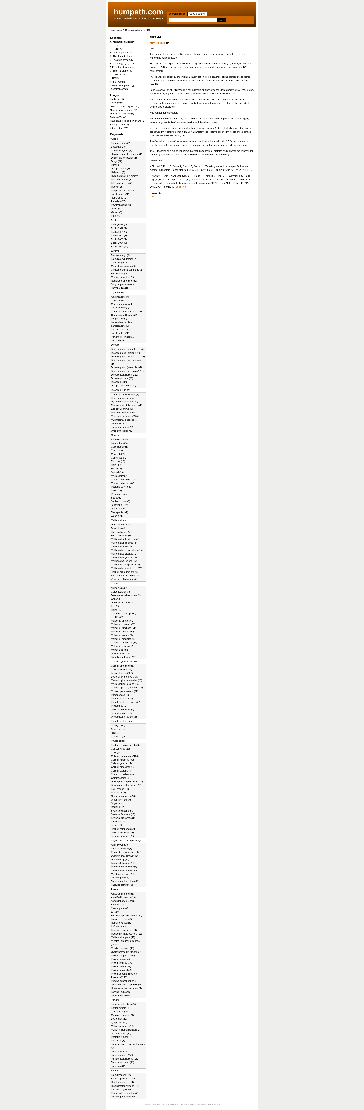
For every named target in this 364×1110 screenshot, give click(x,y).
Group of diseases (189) (123, 385)
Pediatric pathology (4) (122, 486)
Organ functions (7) (121, 799)
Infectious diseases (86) (123, 412)
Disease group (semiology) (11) (127, 371)
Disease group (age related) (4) (127, 349)
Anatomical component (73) (125, 745)
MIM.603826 (157, 43)
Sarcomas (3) (118, 1040)
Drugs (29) (116, 161)
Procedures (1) (118, 706)
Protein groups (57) (121, 966)
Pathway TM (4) (118, 117)
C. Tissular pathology (121, 56)
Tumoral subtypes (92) (122, 1062)
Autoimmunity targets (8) (123, 901)
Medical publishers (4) (122, 483)
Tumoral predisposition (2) (124, 881)
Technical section (119, 89)
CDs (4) (115, 912)
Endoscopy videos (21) (123, 1078)
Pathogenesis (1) (120, 695)
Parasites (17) (118, 201)
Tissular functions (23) (122, 832)
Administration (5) (120, 439)
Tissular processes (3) (122, 836)
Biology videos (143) (121, 1075)
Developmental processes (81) (127, 781)
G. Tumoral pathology (121, 71)
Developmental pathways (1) (126, 595)
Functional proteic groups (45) (126, 915)
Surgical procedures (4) (123, 284)
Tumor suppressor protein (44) (126, 984)
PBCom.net (215, 1104)
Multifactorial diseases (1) (124, 420)
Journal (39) (117, 472)
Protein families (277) (122, 962)
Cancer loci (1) (118, 300)
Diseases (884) (119, 382)
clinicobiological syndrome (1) (126, 154)
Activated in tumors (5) (122, 893)
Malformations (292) (121, 546)
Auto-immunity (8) (120, 845)
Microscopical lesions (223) (125, 691)
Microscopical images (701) (124, 110)
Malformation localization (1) (125, 539)
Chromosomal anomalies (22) (126, 311)
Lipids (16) (116, 610)
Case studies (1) (119, 446)
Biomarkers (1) (118, 904)
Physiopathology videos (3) (125, 1093)
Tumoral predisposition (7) (124, 1096)
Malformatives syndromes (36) (126, 568)
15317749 (181, 187)
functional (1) (118, 729)
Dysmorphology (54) (121, 532)
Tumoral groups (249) (122, 1055)
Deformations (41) (120, 524)
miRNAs (118, 49)
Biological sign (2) (120, 255)
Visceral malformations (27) (125, 579)
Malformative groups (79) (124, 557)
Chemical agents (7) (121, 150)
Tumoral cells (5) (119, 1051)
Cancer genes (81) (120, 908)
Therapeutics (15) (120, 288)
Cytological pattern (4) (122, 1015)
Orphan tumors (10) (121, 1033)
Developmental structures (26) (126, 785)
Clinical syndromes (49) (123, 266)
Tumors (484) (118, 1066)
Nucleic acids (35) (120, 653)
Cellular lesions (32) (121, 669)
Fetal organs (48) (120, 789)
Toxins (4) (116, 208)
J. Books (114, 78)
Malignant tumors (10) (122, 1026)
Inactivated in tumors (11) (124, 930)
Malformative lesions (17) (124, 561)
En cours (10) (118, 461)
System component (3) (122, 810)
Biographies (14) (119, 443)
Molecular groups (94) (122, 631)
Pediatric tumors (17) (122, 1037)
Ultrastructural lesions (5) (124, 716)
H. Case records (118, 74)
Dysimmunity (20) (120, 859)
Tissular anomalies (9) (122, 709)
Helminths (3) (118, 172)
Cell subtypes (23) (120, 749)
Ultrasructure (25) (119, 128)
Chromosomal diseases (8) (125, 394)
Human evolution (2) (121, 922)
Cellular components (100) (125, 756)
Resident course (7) (121, 494)
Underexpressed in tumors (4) (126, 988)
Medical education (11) (123, 479)
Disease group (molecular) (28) (127, 367)
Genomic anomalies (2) (123, 602)
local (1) (115, 733)
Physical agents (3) (121, 205)
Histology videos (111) (122, 1082)
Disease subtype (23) (122, 378)
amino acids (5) (119, 588)
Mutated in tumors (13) (122, 948)
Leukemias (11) (119, 1019)
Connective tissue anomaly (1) (126, 852)
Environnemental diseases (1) (126, 405)
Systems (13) (118, 821)
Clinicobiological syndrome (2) (127, 269)
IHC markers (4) (119, 926)
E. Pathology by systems (122, 63)
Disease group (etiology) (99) (126, 353)
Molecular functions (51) (123, 628)
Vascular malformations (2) (125, 575)
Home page (115, 30)
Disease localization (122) (124, 374)
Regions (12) (118, 807)
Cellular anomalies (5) (122, 666)
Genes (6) (116, 599)
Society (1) (116, 497)
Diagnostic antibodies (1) (124, 158)
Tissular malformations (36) (125, 572)
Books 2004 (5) (119, 243)
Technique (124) (119, 505)
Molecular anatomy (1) (122, 620)
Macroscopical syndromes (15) (127, 687)
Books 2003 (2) (119, 239)
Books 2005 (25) (119, 246)
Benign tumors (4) (120, 1008)
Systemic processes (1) (123, 818)
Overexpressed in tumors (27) (126, 952)
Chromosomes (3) (120, 778)
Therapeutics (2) (119, 512)
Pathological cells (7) (122, 698)
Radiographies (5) (119, 124)
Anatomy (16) (117, 99)
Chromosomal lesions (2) (124, 315)
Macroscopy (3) (119, 476)
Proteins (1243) (119, 977)
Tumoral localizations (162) (125, 1059)
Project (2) (116, 490)
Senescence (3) (119, 423)
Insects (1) (116, 187)
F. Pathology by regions (122, 67)
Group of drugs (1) (120, 168)
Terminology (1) (119, 508)
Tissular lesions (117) (122, 713)
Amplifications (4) (120, 297)
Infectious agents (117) (122, 179)
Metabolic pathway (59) (123, 874)
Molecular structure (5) (122, 646)
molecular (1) (118, 736)
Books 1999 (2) (119, 228)
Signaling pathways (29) (123, 657)
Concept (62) (118, 454)
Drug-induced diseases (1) (125, 398)
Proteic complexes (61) (123, 955)
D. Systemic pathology (121, 60)
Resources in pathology (122, 85)
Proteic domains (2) (121, 959)
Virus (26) (116, 216)
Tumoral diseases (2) (122, 427)
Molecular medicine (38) (123, 639)
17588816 (246, 170)
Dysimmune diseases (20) (124, 401)
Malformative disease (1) (123, 554)
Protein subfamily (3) (121, 970)
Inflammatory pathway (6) (124, 866)
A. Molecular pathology (133, 30)
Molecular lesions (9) (122, 635)
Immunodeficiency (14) (123, 863)
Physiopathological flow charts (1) (127, 121)
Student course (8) (120, 501)
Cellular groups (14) (121, 763)
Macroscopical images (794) (124, 106)
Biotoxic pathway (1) (121, 848)
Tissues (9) (116, 825)
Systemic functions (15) (123, 814)
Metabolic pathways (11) (123, 613)
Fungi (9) (115, 165)
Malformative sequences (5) (125, 564)
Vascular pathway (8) (122, 885)
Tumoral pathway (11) (122, 877)
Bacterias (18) (118, 147)
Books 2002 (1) (119, 235)
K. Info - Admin (117, 82)
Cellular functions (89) (122, 760)
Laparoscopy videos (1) (123, 1089)
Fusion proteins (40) (121, 919)
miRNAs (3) (117, 617)
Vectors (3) (116, 212)
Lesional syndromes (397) (124, 677)
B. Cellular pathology (121, 52)
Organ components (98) (123, 796)
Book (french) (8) (119, 224)
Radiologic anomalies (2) (124, 280)
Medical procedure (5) (122, 277)
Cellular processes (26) (123, 767)
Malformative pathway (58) (124, 870)
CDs (116, 45)
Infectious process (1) (122, 183)
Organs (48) (117, 803)
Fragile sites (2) (119, 318)
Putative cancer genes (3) (124, 981)
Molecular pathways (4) (122, 113)
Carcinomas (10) (119, 1011)
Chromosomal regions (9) (124, 774)
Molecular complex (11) (123, 624)
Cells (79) (116, 752)
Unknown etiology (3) (122, 431)
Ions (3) (115, 606)
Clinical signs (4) (119, 262)
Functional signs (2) (121, 273)
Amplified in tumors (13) (123, 897)
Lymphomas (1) (119, 1022)
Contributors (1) (119, 457)
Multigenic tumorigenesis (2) (125, 1030)
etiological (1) (118, 725)
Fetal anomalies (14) (121, 535)
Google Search (197, 14)
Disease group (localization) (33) (128, 356)
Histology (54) (117, 102)
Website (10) (117, 516)
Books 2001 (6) (119, 232)
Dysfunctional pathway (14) (125, 856)
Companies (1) (118, 450)
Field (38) (116, 465)
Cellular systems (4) (121, 770)
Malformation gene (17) (123, 937)
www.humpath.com (161, 1104)
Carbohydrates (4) (120, 591)
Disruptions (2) (118, 528)
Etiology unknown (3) (122, 409)
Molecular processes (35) (124, 642)
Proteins (153, 197)
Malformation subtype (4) (124, 543)
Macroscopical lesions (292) (125, 684)
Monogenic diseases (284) (125, 416)
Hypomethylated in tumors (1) (126, 176)
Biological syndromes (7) (124, 259)
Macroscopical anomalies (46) (126, 680)
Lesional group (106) (122, 673)
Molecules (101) (119, 650)
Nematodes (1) (118, 197)
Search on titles (177, 14)
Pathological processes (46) (125, 702)
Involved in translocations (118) (127, 933)
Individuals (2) (118, 792)
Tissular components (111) (124, 829)
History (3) (116, 468)
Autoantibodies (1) (120, 143)
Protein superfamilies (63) (124, 973)
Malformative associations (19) (127, 550)
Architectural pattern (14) (123, 1004)
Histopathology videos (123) (125, 1086)
